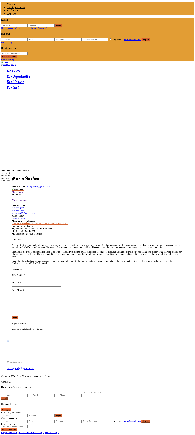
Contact (11, 13)
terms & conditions (132, 39)
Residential (51, 223)
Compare (6, 410)
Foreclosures (62, 223)
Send (4, 398)
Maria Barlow (18, 192)
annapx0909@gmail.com (38, 186)
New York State (19, 223)
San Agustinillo (16, 7)
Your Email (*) (18, 282)
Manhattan (41, 223)
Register (145, 40)
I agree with (126, 39)
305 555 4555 (18, 208)
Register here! (7, 432)
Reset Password (9, 57)
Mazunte (12, 3)
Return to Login (8, 59)
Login (58, 25)
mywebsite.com (19, 218)
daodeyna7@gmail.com (20, 368)
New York (31, 223)
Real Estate (13, 10)
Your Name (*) (18, 275)
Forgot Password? (39, 28)
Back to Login (7, 42)
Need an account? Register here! (15, 28)
